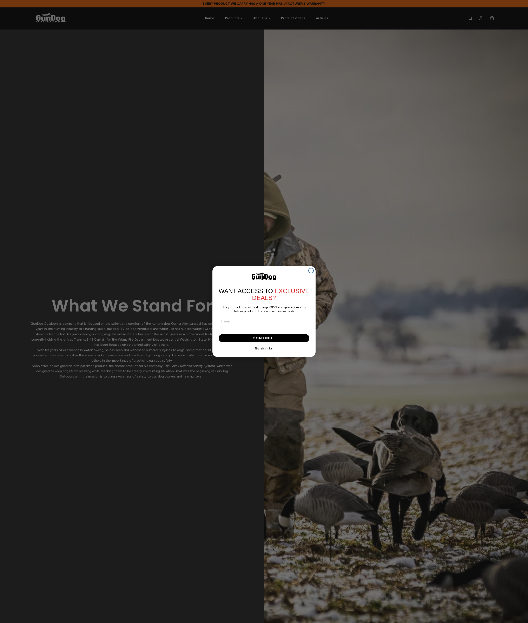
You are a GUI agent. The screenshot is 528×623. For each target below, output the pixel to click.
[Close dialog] (311, 270)
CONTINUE (264, 338)
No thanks (264, 348)
